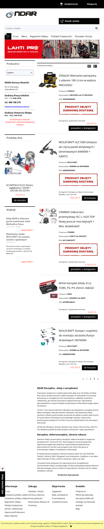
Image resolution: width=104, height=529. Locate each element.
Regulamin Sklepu (13, 502)
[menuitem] (15, 36)
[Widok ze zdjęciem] (89, 66)
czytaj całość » (27, 230)
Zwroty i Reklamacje (14, 508)
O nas (7, 491)
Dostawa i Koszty (35, 491)
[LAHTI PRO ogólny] (52, 49)
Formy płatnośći (35, 498)
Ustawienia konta (60, 502)
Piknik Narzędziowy (84, 495)
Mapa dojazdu (11, 515)
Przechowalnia (58, 498)
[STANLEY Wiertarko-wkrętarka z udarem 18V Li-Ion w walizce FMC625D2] (48, 80)
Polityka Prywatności (14, 505)
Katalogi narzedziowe (85, 502)
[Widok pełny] (95, 66)
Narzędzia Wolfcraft (85, 498)
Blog (78, 508)
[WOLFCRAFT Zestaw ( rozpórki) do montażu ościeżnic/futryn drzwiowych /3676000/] (48, 336)
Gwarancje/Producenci (15, 512)
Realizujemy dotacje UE (38, 502)
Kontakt (79, 505)
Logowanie (57, 491)
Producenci (81, 491)
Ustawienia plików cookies (16, 495)
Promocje (32, 505)
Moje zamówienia (60, 495)
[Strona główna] (35, 13)
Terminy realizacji (36, 495)
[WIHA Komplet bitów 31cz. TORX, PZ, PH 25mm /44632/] (48, 288)
